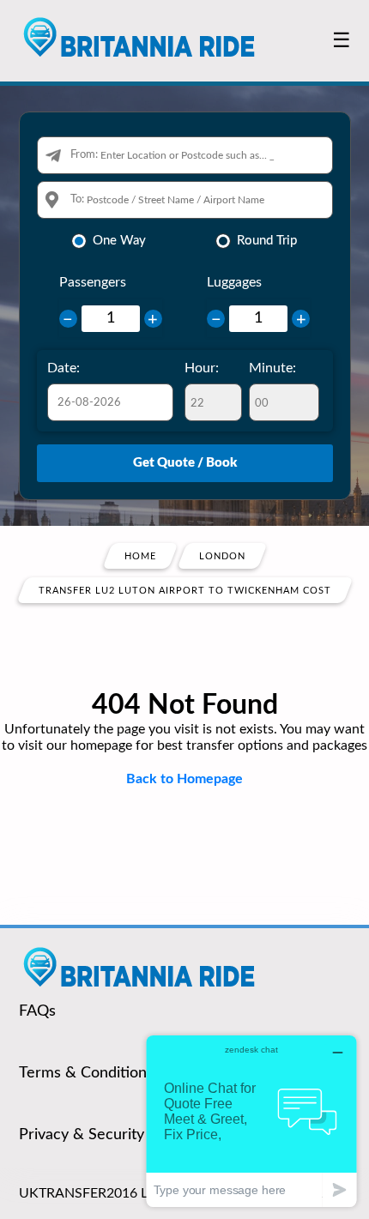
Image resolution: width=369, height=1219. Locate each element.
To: (77, 199)
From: (84, 154)
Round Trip (267, 240)
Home (140, 556)
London (222, 556)
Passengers (92, 282)
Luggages (234, 282)
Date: (63, 368)
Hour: (201, 368)
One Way (119, 240)
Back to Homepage (184, 779)
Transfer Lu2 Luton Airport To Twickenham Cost (185, 590)
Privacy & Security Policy (104, 1135)
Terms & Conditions (86, 1073)
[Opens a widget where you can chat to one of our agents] (251, 1121)
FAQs (37, 1011)
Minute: (272, 368)
